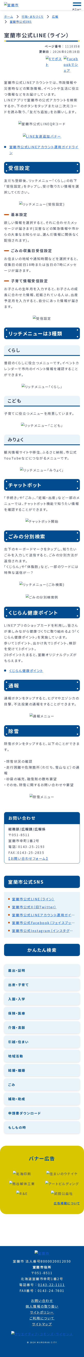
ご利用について (42, 1318)
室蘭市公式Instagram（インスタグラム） (44, 930)
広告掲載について (67, 1203)
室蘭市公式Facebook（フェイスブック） (44, 922)
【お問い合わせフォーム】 (28, 858)
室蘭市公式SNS (21, 22)
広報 (55, 16)
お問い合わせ (42, 1300)
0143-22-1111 (51, 1284)
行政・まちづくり (32, 16)
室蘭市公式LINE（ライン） (33, 899)
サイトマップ (42, 1324)
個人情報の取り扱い (42, 1306)
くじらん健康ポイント (26, 670)
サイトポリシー (42, 1312)
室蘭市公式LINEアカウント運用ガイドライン (44, 914)
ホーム (8, 16)
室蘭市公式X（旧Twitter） (34, 906)
